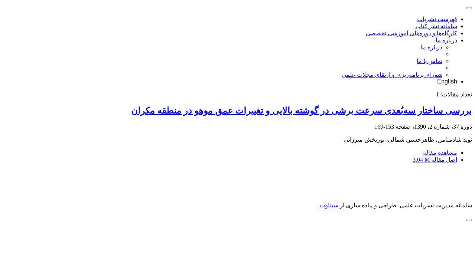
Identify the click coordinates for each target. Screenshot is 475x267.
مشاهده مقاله (440, 152)
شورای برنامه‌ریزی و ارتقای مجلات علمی (392, 75)
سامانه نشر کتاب (436, 26)
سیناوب (329, 205)
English (447, 81)
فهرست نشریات (437, 19)
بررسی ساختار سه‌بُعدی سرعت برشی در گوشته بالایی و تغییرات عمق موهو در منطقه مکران (301, 110)
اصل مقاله (435, 159)
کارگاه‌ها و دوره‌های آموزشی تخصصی (411, 33)
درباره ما (446, 40)
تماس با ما (429, 61)
